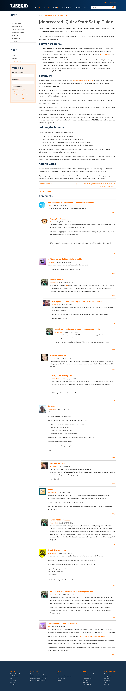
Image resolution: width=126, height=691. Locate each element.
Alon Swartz (54, 466)
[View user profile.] (42, 205)
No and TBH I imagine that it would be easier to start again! (77, 329)
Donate (59, 680)
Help (45, 7)
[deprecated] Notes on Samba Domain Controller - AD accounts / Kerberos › (99, 185)
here (66, 285)
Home (41, 15)
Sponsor (12, 684)
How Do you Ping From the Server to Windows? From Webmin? (71, 202)
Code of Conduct (14, 676)
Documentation (16, 61)
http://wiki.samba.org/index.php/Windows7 (92, 636)
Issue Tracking (86, 680)
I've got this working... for (62, 376)
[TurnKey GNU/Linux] (19, 7)
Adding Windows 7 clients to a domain (62, 623)
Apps (36, 7)
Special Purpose (86, 684)
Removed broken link (58, 355)
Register (113, 2)
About (12, 671)
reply (113, 212)
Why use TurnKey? (15, 674)
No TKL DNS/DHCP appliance (60, 520)
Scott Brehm (52, 492)
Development (15, 58)
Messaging (15, 35)
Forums (14, 55)
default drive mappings (57, 550)
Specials (14, 21)
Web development (17, 23)
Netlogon (51, 406)
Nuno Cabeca (52, 409)
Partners (12, 682)
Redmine (106, 684)
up (76, 184)
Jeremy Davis (54, 283)
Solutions (34, 671)
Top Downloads (110, 671)
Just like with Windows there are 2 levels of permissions (72, 592)
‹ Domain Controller (46, 184)
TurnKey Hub (81, 7)
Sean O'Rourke (52, 553)
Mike (49, 626)
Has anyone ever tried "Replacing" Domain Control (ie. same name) (78, 301)
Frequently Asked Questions (64, 676)
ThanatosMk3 (56, 379)
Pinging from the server (59, 219)
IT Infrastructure (17, 26)
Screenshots (67, 7)
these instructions (106, 54)
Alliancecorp (52, 262)
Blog (54, 7)
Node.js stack (107, 676)
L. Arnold (55, 304)
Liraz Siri (52, 358)
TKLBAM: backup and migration (38, 678)
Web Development (87, 678)
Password (15, 79)
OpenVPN (106, 674)
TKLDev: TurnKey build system (38, 680)
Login (105, 2)
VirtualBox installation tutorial (83, 80)
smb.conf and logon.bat (59, 463)
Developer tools (16, 44)
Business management (18, 32)
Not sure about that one (59, 280)
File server (106, 682)
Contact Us (13, 680)
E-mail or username (18, 72)
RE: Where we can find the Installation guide (65, 259)
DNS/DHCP (52, 489)
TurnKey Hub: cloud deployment (38, 676)
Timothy (50, 205)
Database (14, 41)
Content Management (88, 674)
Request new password (21, 94)
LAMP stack (107, 678)
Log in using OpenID (20, 90)
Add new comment (45, 191)
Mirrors (12, 678)
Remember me (18, 86)
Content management (18, 29)
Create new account (20, 92)
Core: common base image (37, 674)
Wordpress (107, 680)
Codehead (53, 222)
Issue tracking (16, 38)
